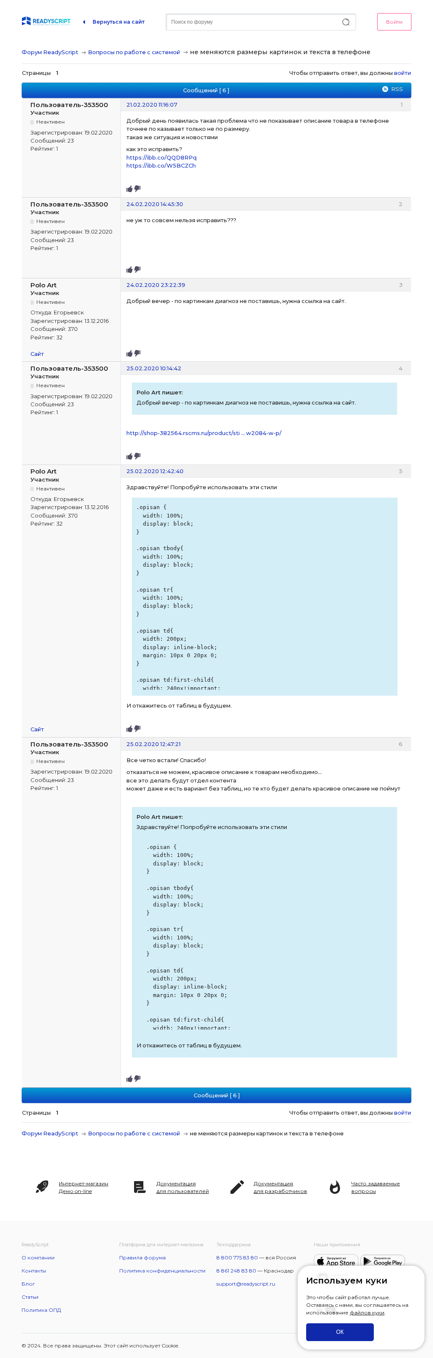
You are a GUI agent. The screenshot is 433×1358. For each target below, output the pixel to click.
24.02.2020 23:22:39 (155, 284)
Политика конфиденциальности (162, 1270)
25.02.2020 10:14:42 (153, 368)
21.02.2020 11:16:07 (151, 104)
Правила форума (142, 1257)
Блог (28, 1284)
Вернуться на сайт (119, 22)
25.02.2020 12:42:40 (155, 471)
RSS (397, 88)
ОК (340, 1332)
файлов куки (367, 1312)
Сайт (37, 353)
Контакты (34, 1270)
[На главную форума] (46, 22)
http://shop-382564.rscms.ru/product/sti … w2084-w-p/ (204, 433)
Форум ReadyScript (50, 52)
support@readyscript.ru (245, 1284)
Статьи (30, 1297)
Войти (394, 22)
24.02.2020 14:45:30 (154, 204)
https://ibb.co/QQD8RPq (161, 157)
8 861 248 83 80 (236, 1270)
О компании (38, 1257)
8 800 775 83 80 (237, 1257)
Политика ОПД (41, 1310)
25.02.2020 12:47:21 (153, 744)
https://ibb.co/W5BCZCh (161, 165)
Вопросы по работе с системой (134, 52)
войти (402, 72)
